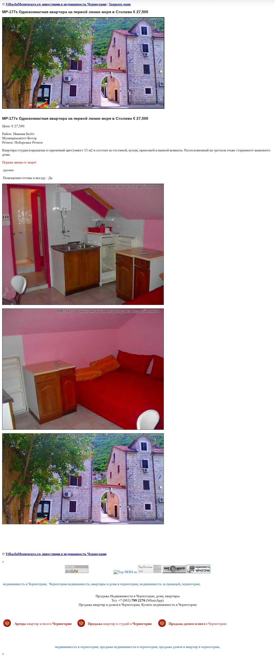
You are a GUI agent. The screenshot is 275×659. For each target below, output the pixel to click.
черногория (191, 584)
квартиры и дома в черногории (114, 584)
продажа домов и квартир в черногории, (189, 647)
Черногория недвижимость (69, 584)
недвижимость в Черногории (24, 584)
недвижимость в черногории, (77, 647)
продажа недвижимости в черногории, (129, 647)
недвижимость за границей (160, 584)
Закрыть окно (120, 4)
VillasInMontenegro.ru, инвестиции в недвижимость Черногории (56, 4)
